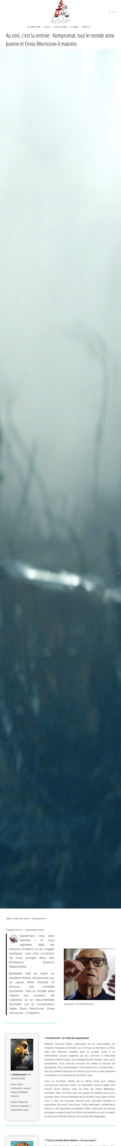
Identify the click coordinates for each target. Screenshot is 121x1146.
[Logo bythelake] (60, 12)
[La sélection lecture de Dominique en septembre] (119, 573)
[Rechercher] (93, 27)
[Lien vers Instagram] (110, 12)
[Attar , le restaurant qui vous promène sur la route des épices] (2, 573)
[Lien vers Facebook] (113, 12)
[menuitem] (34, 27)
